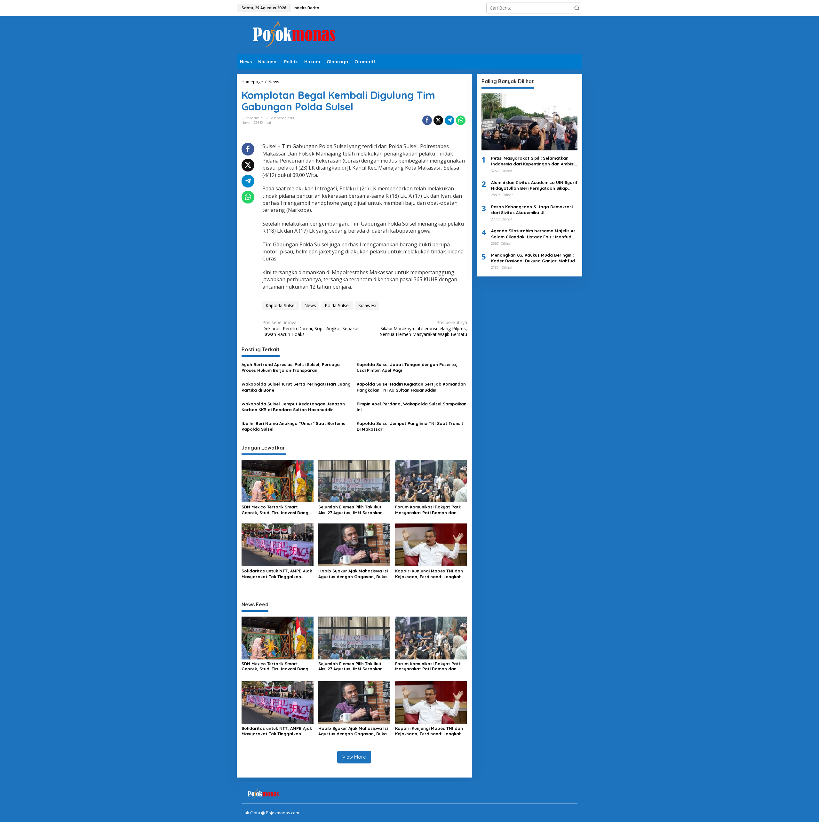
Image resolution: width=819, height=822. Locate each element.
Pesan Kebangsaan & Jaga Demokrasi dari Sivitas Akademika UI (532, 209)
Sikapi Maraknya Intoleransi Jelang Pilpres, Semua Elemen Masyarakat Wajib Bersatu (423, 328)
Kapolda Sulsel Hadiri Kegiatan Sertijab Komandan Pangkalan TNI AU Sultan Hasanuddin (411, 386)
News (246, 122)
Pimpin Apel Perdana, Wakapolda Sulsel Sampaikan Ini (411, 406)
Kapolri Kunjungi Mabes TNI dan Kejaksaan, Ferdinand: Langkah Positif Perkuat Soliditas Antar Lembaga (429, 573)
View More (354, 757)
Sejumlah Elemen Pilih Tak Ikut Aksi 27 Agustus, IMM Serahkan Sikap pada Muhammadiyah (350, 509)
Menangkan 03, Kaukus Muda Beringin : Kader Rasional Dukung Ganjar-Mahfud (533, 257)
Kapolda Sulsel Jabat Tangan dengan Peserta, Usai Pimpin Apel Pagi (407, 367)
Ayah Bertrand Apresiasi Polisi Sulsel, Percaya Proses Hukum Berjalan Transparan (291, 367)
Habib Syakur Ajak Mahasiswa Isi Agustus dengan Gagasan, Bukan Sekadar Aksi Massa (353, 573)
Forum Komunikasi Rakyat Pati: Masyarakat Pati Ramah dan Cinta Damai (428, 509)
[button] (576, 8)
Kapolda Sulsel (281, 305)
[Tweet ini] (438, 120)
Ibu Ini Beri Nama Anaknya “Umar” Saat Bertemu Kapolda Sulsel (294, 426)
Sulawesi (367, 305)
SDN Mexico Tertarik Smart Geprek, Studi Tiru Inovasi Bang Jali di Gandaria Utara (275, 509)
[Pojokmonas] (294, 35)
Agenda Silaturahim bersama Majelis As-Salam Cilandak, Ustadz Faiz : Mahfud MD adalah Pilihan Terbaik (534, 233)
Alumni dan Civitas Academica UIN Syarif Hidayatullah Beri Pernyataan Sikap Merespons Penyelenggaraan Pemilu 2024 (534, 185)
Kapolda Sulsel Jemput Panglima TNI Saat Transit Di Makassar (410, 426)
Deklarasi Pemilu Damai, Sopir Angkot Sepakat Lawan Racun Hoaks (310, 328)
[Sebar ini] (427, 120)
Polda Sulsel (337, 305)
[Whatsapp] (460, 120)
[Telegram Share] (449, 120)
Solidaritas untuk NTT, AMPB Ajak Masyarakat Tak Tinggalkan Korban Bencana (277, 573)
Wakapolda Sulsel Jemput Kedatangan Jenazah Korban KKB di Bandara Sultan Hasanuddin (293, 406)
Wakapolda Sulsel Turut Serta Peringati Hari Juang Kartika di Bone (296, 386)
